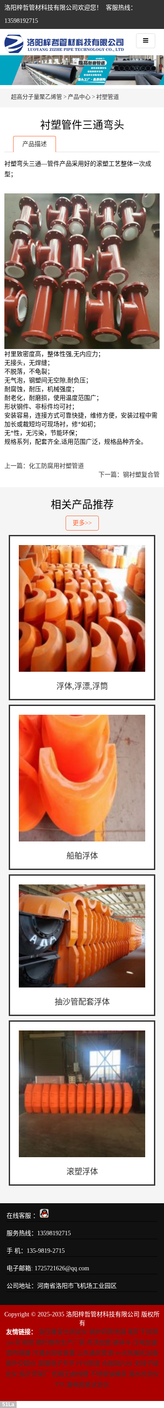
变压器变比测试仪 (62, 1332)
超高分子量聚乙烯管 (36, 96)
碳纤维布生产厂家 (60, 1342)
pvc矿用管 (20, 1342)
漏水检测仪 (144, 1374)
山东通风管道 (95, 1353)
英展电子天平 (56, 1363)
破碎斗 (122, 1342)
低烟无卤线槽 (70, 1374)
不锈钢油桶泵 (108, 1374)
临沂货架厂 (34, 1374)
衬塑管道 (107, 96)
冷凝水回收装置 (53, 1353)
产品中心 (79, 96)
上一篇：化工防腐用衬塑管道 (44, 466)
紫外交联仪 (21, 1363)
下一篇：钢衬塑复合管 (129, 474)
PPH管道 (88, 1363)
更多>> (82, 523)
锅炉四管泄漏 (107, 1332)
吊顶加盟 (99, 1342)
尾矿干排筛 (143, 1332)
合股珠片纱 (117, 1363)
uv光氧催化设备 (136, 1353)
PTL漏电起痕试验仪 (82, 1384)
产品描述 (34, 144)
